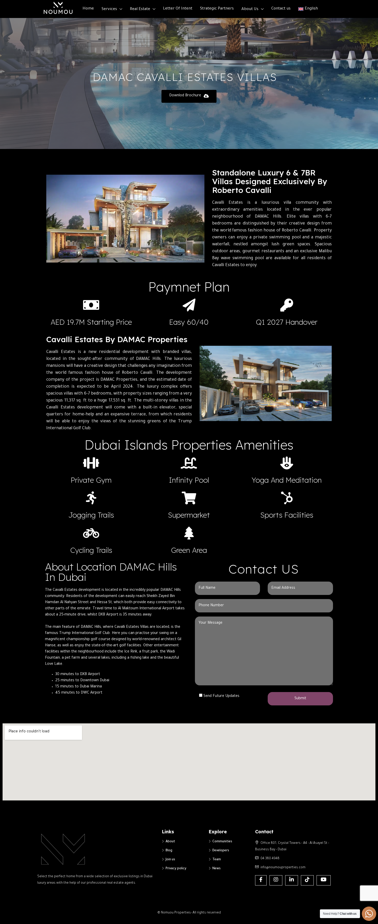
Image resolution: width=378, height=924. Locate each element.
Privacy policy (176, 869)
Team (216, 860)
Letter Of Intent (177, 9)
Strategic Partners (217, 9)
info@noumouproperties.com (282, 868)
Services (109, 9)
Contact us (281, 9)
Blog (169, 851)
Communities (222, 842)
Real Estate (140, 9)
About (170, 842)
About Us (249, 9)
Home (88, 9)
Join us (170, 860)
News (216, 869)
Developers (220, 851)
